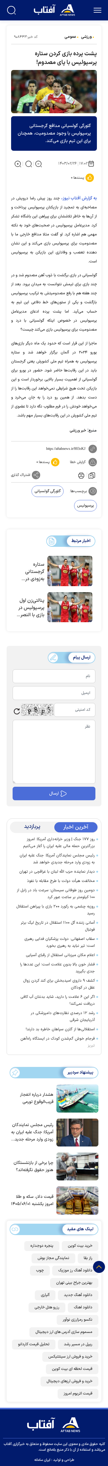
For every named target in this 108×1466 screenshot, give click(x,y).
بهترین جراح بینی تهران (74, 1283)
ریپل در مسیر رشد (78, 1344)
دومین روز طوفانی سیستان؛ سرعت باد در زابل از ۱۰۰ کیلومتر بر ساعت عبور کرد (56, 893)
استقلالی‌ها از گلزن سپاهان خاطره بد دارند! (60, 1029)
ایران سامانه (42, 1460)
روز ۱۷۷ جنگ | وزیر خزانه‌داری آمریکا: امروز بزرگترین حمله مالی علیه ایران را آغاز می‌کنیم (59, 842)
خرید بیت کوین (80, 1246)
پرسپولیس (85, 506)
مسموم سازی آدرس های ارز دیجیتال (63, 1332)
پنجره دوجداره (41, 1246)
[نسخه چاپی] (80, 475)
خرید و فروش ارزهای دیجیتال (69, 1381)
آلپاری (45, 1295)
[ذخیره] (91, 475)
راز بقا (88, 1258)
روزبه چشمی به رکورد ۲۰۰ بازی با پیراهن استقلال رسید (55, 910)
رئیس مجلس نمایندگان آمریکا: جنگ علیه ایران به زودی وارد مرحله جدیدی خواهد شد (57, 859)
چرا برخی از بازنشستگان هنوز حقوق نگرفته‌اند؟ (33, 1166)
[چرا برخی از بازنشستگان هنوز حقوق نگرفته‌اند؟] (75, 1166)
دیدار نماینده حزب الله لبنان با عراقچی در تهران (57, 872)
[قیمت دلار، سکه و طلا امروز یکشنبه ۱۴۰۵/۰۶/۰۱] (75, 1200)
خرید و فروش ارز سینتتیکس (70, 1357)
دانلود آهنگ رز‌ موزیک (75, 1271)
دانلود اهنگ (83, 1307)
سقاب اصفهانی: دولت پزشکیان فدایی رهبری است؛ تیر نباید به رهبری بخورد (59, 942)
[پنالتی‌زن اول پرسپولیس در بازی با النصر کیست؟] (69, 607)
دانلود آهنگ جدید (78, 1295)
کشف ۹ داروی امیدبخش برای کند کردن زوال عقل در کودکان (59, 984)
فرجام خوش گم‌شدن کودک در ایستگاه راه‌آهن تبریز (57, 1042)
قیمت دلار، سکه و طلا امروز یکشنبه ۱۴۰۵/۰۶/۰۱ (32, 1200)
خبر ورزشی (78, 431)
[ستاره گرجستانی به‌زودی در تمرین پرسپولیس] (69, 571)
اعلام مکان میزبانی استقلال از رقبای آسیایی (60, 955)
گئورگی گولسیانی (47, 491)
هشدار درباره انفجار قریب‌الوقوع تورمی (36, 1098)
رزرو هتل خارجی (46, 1307)
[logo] (55, 9)
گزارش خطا (78, 462)
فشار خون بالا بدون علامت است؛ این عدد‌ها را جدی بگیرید (57, 968)
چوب (40, 1271)
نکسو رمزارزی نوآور (77, 1320)
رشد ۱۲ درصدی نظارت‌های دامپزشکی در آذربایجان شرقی (63, 1016)
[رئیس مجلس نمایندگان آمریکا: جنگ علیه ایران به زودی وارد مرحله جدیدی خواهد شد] (75, 1132)
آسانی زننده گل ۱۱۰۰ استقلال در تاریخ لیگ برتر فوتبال (58, 926)
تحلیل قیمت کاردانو (34, 1344)
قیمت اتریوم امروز (78, 1394)
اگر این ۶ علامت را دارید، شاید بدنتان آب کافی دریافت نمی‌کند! (57, 1000)
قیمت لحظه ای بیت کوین (72, 1369)
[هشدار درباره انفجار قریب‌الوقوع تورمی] (75, 1098)
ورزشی (86, 37)
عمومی (70, 37)
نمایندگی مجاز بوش (53, 1258)
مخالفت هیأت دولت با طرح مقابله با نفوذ (61, 881)
